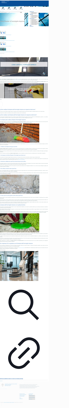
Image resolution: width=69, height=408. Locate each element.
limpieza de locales (21, 247)
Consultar (24, 93)
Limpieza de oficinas (22, 393)
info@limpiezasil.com (4, 2)
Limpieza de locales (22, 395)
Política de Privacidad (32, 397)
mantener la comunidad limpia (30, 143)
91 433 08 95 (3, 1)
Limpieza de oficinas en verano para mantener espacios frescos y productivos (29, 386)
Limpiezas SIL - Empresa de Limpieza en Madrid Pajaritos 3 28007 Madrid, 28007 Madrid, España (11, 385)
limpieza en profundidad (21, 159)
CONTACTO (21, 398)
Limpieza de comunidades (23, 394)
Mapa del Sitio (30, 394)
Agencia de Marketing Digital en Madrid (9, 402)
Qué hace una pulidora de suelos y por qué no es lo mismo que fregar (11, 378)
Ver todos (1, 56)
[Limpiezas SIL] (12, 9)
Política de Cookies (31, 395)
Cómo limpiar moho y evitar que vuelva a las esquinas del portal (28, 385)
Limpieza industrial (22, 396)
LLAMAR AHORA (31, 393)
